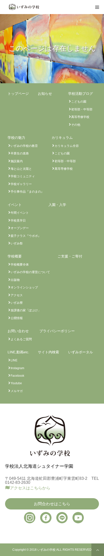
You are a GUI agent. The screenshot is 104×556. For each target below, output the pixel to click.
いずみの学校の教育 (24, 146)
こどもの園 (78, 101)
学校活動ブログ (80, 94)
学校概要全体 (20, 264)
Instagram (17, 368)
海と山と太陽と (21, 168)
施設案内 (17, 161)
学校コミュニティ (23, 176)
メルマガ (17, 391)
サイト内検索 (48, 352)
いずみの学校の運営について (30, 272)
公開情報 (17, 318)
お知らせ (45, 94)
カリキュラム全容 (67, 146)
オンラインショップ (24, 287)
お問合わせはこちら (52, 504)
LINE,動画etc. (18, 352)
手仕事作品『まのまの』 (27, 191)
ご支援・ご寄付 (70, 256)
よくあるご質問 (21, 339)
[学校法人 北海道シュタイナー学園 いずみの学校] (24, 7)
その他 (75, 124)
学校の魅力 (16, 138)
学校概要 (15, 256)
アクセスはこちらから (30, 488)
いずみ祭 (17, 243)
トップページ (18, 94)
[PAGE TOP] (97, 549)
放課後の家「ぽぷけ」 (26, 310)
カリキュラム (62, 138)
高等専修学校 (80, 117)
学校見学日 (18, 220)
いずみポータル (80, 352)
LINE (14, 360)
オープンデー (20, 228)
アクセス (17, 295)
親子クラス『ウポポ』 (26, 236)
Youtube (16, 383)
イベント (15, 205)
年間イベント (20, 213)
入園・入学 (57, 205)
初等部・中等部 (81, 109)
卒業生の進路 (20, 153)
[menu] (97, 7)
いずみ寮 (17, 303)
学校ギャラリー (21, 184)
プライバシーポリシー (57, 331)
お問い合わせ (18, 331)
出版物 (15, 280)
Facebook (17, 375)
